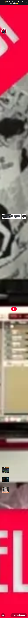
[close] (26, 2)
